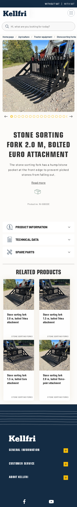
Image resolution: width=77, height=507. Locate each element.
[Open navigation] (71, 13)
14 (60, 116)
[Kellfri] (15, 13)
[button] (38, 227)
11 (49, 116)
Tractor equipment (43, 37)
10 (45, 116)
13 (56, 116)
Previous (6, 116)
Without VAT (52, 3)
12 (53, 116)
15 (64, 116)
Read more (38, 182)
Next (71, 116)
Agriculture (23, 37)
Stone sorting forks (66, 37)
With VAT (69, 3)
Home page (8, 37)
